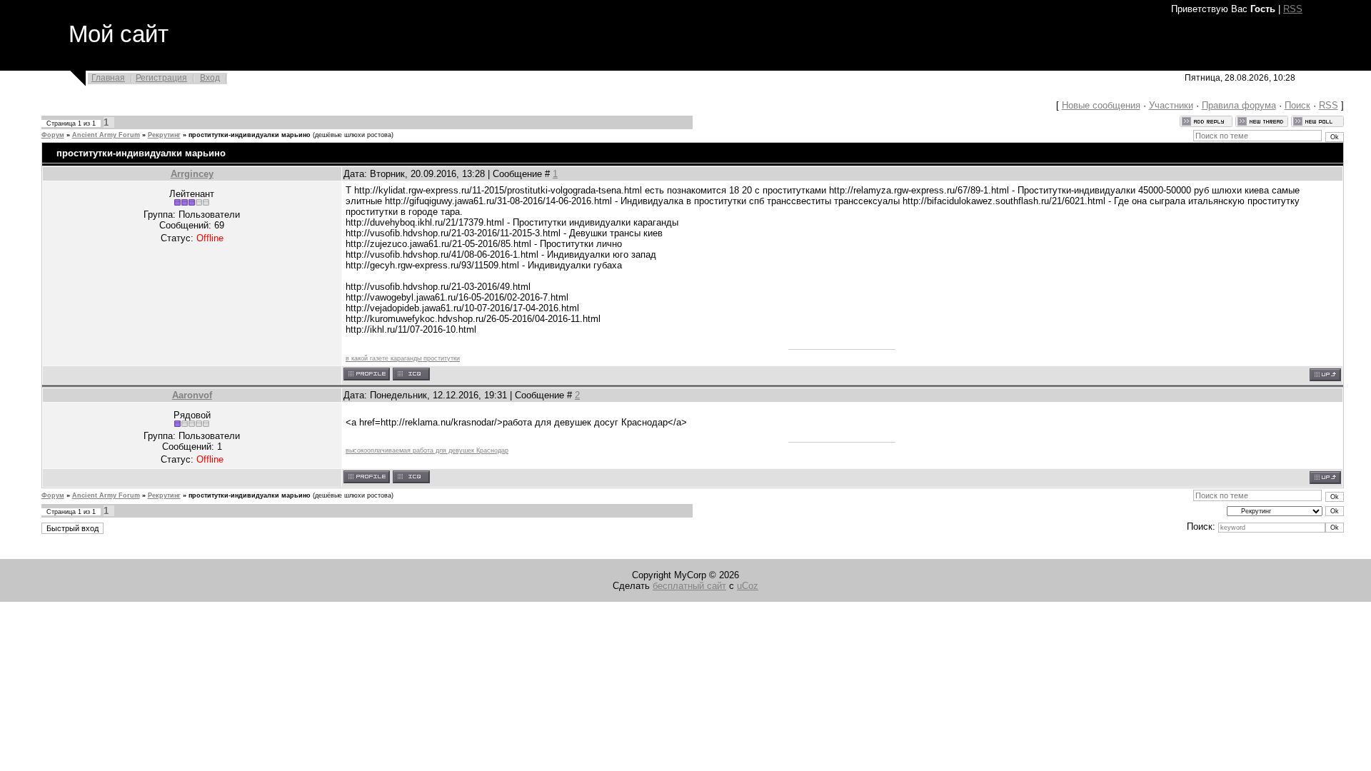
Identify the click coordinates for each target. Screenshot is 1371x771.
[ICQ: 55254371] (411, 374)
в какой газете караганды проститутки (403, 358)
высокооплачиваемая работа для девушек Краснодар (427, 450)
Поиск (1297, 105)
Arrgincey (192, 173)
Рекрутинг (164, 134)
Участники (1171, 105)
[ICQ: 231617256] (411, 476)
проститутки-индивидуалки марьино (250, 134)
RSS (1292, 9)
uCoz (747, 585)
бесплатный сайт (689, 585)
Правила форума (1239, 105)
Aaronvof (192, 395)
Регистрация (161, 78)
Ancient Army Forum (106, 134)
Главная (108, 78)
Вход (210, 78)
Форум (52, 134)
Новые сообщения (1101, 105)
